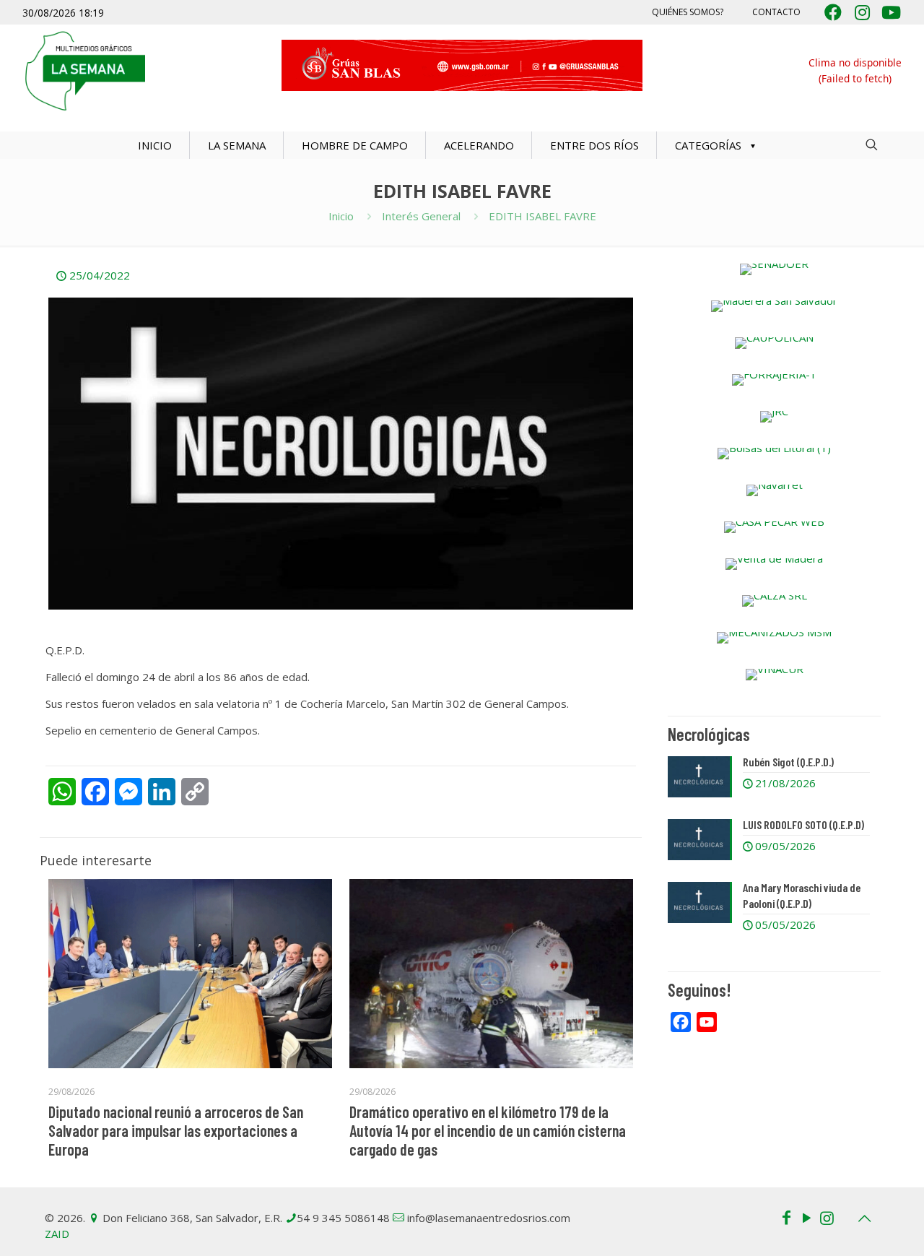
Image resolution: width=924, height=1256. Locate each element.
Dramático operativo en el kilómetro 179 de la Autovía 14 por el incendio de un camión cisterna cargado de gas (487, 1130)
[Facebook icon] (786, 1217)
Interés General (421, 216)
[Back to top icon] (864, 1218)
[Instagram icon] (826, 1217)
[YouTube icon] (806, 1217)
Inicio (341, 216)
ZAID (57, 1233)
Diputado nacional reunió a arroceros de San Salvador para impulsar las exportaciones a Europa (175, 1130)
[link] (774, 269)
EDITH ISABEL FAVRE (542, 216)
